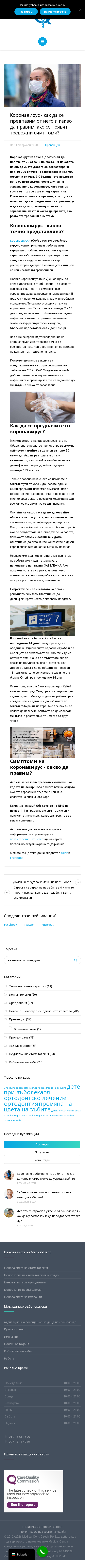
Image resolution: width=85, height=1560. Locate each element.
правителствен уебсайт (27, 839)
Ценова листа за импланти (23, 1297)
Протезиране (18, 1037)
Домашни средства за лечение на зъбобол (42, 882)
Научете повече (55, 11)
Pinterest (47, 924)
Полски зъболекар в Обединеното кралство (40, 1011)
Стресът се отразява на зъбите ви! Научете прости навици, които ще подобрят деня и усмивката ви (44, 893)
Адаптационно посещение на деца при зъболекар (40, 1322)
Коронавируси (20, 240)
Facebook (16, 858)
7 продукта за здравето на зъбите (22, 1087)
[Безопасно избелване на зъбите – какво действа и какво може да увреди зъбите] (9, 1175)
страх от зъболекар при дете (35, 1115)
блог (64, 853)
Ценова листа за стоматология (26, 1268)
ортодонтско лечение (35, 1098)
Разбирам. (26, 11)
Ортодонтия (18, 1003)
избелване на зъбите (63, 1115)
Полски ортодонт (16, 1344)
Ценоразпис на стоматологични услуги (31, 1275)
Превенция (52, 145)
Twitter (29, 924)
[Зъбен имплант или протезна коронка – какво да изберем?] (9, 1194)
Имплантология (20, 994)
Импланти (11, 1336)
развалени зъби (12, 1120)
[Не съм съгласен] (80, 10)
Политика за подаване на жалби (43, 1531)
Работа (9, 1358)
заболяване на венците (53, 1087)
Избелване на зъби (23, 1062)
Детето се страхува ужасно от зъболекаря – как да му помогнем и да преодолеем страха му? (48, 1216)
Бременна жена (25, 1029)
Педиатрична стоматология (29, 1054)
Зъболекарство (20, 1046)
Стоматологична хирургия (27, 986)
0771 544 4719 (19, 1441)
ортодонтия (21, 1103)
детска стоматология (62, 1110)
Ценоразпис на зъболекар (23, 1289)
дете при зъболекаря (42, 1089)
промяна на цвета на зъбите (38, 1106)
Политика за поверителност (42, 1526)
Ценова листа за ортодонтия (25, 1282)
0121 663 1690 (19, 1437)
